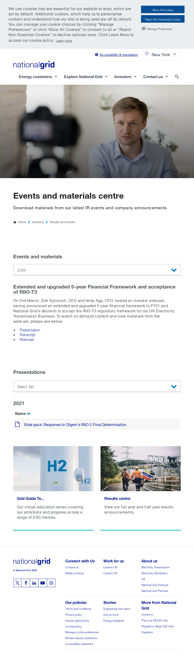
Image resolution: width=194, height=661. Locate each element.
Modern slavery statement (81, 637)
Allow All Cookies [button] (162, 9)
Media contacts (74, 572)
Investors (38, 222)
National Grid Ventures (154, 584)
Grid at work (111, 614)
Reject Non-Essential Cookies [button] (163, 19)
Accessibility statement (79, 643)
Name (20, 413)
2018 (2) (24, 431)
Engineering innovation (116, 608)
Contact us (72, 566)
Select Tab (25, 386)
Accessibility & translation (119, 54)
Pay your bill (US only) (154, 620)
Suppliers (147, 631)
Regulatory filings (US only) (157, 625)
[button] (157, 28)
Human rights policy (77, 620)
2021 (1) (24, 398)
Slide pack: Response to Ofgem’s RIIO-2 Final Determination (75, 424)
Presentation (30, 329)
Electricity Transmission (155, 566)
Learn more (64, 40)
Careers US (110, 572)
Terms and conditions (78, 608)
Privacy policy (73, 614)
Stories (109, 602)
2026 (21, 269)
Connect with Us (80, 560)
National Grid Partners (154, 590)
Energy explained (113, 620)
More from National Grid (158, 604)
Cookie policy (73, 626)
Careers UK (110, 566)
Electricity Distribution (154, 572)
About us (149, 560)
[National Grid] (33, 65)
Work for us (113, 560)
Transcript (27, 334)
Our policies (76, 602)
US (143, 578)
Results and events (62, 222)
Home (22, 222)
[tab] (97, 398)
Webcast (27, 339)
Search (178, 77)
